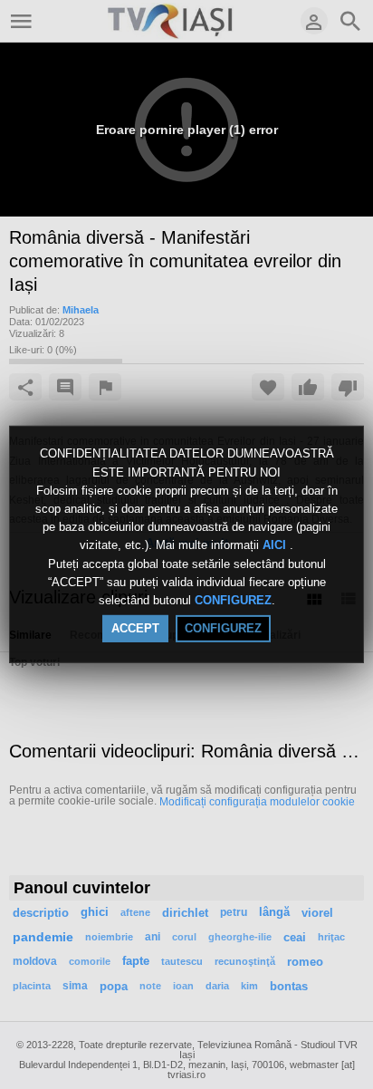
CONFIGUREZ (233, 600)
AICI (276, 546)
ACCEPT (135, 628)
